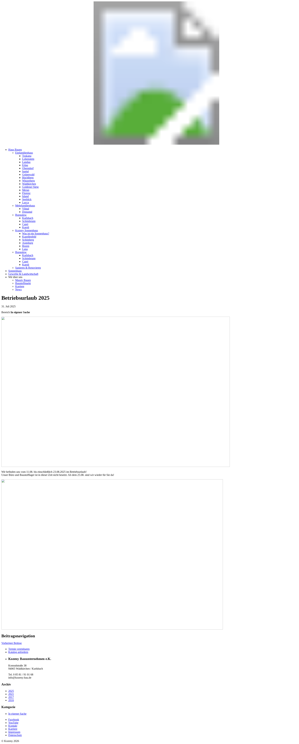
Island (25, 196)
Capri (25, 224)
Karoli (25, 227)
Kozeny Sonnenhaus (26, 230)
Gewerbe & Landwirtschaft (23, 273)
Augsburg (27, 242)
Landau (26, 162)
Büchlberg (28, 177)
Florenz (26, 193)
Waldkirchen (29, 183)
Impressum (14, 732)
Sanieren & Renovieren (28, 267)
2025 (11, 690)
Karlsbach (27, 218)
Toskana (26, 155)
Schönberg (28, 239)
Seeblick (26, 199)
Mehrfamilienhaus (25, 205)
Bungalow (21, 214)
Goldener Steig (30, 186)
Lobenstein (28, 158)
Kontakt (12, 725)
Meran (25, 190)
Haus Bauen (15, 149)
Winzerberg (28, 180)
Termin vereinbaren (19, 648)
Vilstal (25, 208)
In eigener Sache (17, 713)
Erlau (25, 165)
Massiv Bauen (23, 280)
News (18, 289)
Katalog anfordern (18, 652)
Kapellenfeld (29, 236)
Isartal (25, 171)
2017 (11, 697)
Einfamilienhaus (24, 152)
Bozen (25, 245)
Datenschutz (15, 735)
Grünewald (28, 174)
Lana (25, 249)
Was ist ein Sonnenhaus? (35, 233)
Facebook (13, 719)
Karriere (19, 286)
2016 (11, 700)
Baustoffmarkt (23, 283)
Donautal (27, 211)
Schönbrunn (28, 221)
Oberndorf (28, 168)
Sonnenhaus (15, 270)
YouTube (13, 722)
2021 (11, 694)
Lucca (25, 202)
